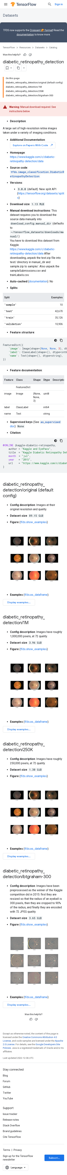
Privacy (18, 1150)
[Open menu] (5, 4)
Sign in (59, 4)
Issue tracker (10, 1114)
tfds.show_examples (33, 522)
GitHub (6, 1087)
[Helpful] (25, 54)
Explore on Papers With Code (33, 145)
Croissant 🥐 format (41, 30)
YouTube (8, 1098)
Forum (6, 1081)
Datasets (10, 15)
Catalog (53, 47)
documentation (25, 34)
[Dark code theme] (55, 340)
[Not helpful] (30, 54)
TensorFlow (9, 47)
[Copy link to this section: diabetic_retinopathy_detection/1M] (32, 623)
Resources (25, 47)
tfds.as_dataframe (36, 594)
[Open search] (50, 4)
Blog (5, 1075)
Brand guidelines (12, 1131)
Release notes (11, 1119)
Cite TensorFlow (12, 1136)
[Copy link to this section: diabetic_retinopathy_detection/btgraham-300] (54, 877)
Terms (6, 1150)
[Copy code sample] (61, 340)
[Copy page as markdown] (18, 68)
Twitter (7, 1092)
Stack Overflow (11, 1125)
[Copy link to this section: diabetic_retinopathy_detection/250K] (36, 750)
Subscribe (55, 1157)
